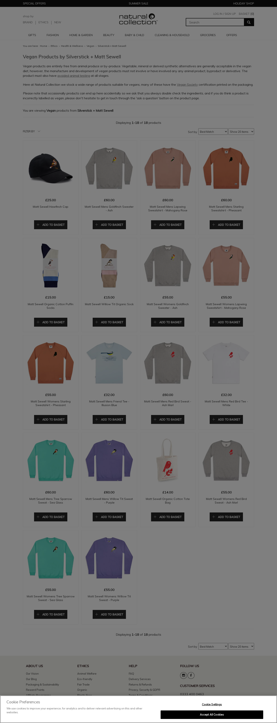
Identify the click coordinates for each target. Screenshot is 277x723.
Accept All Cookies (212, 714)
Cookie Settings (212, 704)
